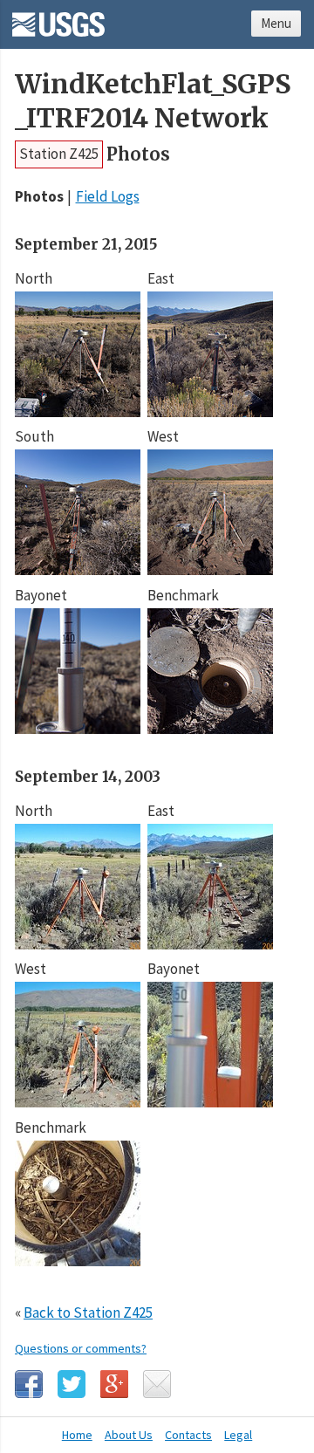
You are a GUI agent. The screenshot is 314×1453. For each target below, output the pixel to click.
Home (77, 1435)
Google (114, 1384)
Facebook (29, 1384)
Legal (238, 1435)
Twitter (71, 1384)
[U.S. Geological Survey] (58, 18)
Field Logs (108, 196)
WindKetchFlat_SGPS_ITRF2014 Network (152, 101)
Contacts (188, 1435)
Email (157, 1384)
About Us (129, 1435)
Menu (276, 23)
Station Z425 (59, 153)
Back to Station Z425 (88, 1312)
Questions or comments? (81, 1348)
